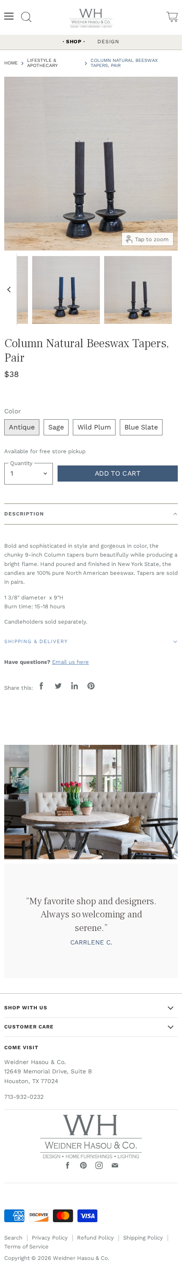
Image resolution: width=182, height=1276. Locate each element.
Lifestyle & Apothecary (42, 63)
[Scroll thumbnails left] (10, 290)
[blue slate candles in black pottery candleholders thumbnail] (66, 289)
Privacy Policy (50, 1237)
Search (13, 1237)
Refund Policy (95, 1237)
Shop (73, 42)
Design (108, 42)
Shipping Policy (143, 1237)
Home (11, 63)
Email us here (70, 662)
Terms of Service (26, 1246)
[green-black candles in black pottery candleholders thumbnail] (138, 289)
